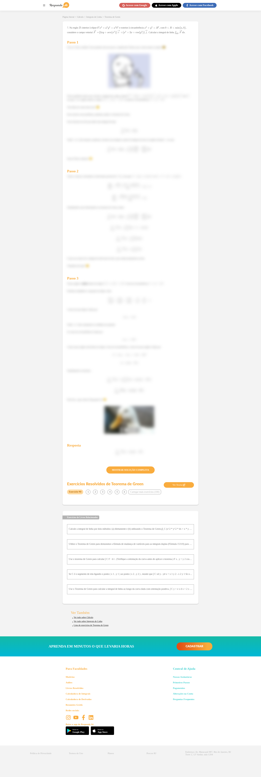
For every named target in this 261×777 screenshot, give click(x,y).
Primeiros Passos (181, 682)
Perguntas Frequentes (183, 699)
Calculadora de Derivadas (79, 699)
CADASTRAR (194, 646)
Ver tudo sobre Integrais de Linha (88, 621)
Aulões (69, 682)
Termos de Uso (76, 753)
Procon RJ (151, 753)
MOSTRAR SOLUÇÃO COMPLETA (130, 470)
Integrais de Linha (94, 17)
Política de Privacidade (41, 753)
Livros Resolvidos (74, 688)
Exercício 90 (75, 492)
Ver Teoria (177, 485)
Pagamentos (179, 688)
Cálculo (80, 17)
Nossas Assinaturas (182, 677)
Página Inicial (68, 17)
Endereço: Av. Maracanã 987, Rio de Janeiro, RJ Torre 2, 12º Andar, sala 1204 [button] (208, 753)
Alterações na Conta (183, 693)
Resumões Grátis (74, 705)
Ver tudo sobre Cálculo (83, 617)
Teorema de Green (112, 17)
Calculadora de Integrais (78, 693)
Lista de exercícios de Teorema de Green (91, 625)
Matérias (70, 677)
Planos (111, 753)
